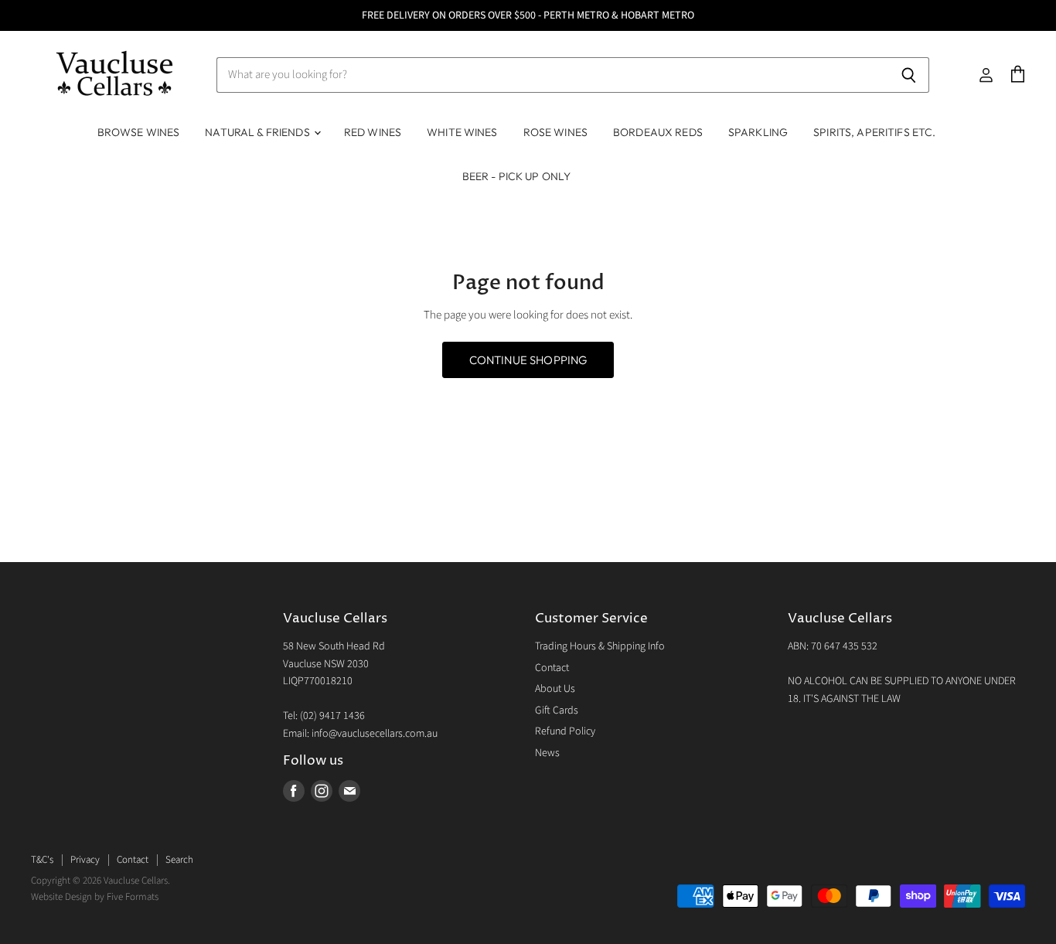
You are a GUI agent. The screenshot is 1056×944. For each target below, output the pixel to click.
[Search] (908, 75)
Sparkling (758, 132)
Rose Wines (555, 132)
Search (179, 860)
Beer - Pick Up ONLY (516, 176)
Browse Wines (138, 132)
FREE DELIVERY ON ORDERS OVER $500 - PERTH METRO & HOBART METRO (528, 15)
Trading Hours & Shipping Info (600, 646)
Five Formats (132, 897)
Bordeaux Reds (658, 132)
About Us (555, 689)
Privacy (85, 860)
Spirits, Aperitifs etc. (874, 132)
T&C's (42, 860)
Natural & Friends (258, 132)
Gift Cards (556, 710)
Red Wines (372, 132)
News (547, 753)
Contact (552, 668)
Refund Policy (565, 731)
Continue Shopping (528, 360)
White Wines (462, 132)
